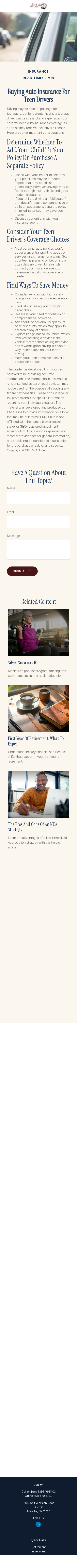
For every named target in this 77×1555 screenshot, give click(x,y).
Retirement (39, 1547)
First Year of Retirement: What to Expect (36, 741)
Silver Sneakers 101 (23, 663)
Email (10, 512)
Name (11, 488)
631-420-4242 (43, 1495)
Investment (39, 1551)
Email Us (38, 1518)
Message (13, 536)
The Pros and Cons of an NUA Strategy (32, 827)
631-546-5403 (47, 1491)
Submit (18, 571)
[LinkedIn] (38, 1524)
